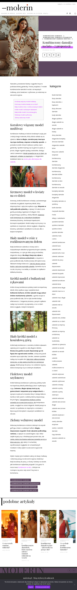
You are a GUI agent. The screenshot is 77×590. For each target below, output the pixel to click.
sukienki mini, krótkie (58, 318)
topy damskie (56, 434)
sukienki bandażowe (58, 242)
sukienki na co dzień (58, 321)
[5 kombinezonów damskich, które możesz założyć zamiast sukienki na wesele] (29, 526)
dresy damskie (56, 135)
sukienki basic (56, 246)
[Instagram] (70, 13)
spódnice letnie (57, 229)
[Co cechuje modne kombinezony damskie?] (67, 526)
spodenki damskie (58, 222)
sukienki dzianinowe (58, 270)
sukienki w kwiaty (57, 385)
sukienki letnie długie (58, 288)
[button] (75, 13)
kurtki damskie (56, 208)
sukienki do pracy (57, 260)
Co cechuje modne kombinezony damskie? (65, 546)
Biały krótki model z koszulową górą (26, 112)
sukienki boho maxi (58, 253)
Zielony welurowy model (22, 118)
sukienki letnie (56, 284)
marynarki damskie (58, 211)
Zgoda (31, 587)
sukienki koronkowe (58, 281)
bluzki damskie (56, 95)
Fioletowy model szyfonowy (23, 115)
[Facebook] (67, 13)
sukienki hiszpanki (57, 273)
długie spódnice (57, 119)
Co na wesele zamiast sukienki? (7, 545)
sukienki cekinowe (58, 256)
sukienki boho (56, 249)
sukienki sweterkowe (58, 378)
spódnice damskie (58, 225)
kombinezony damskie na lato (24, 490)
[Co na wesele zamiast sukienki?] (9, 526)
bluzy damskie (56, 98)
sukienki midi (56, 301)
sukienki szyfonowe (58, 381)
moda (54, 215)
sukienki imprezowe (58, 277)
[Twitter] (49, 55)
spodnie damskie (57, 232)
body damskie (56, 115)
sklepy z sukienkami (58, 218)
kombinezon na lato (24, 467)
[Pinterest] (54, 55)
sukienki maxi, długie (58, 298)
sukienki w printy (57, 388)
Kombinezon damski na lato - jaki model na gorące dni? (47, 546)
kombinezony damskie (52, 36)
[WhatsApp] (58, 55)
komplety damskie (58, 191)
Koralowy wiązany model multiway (25, 101)
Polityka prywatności (42, 587)
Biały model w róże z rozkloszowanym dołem (29, 107)
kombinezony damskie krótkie (57, 39)
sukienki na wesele (58, 348)
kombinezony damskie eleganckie (57, 37)
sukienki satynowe (58, 374)
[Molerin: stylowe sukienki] (21, 7)
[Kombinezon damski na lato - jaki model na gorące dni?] (48, 526)
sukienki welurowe (58, 398)
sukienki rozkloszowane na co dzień (58, 368)
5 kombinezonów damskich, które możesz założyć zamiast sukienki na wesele (28, 550)
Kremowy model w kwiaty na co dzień (26, 104)
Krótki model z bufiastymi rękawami (26, 109)
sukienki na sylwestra (59, 344)
